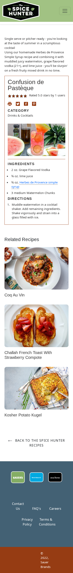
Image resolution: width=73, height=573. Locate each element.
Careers (55, 508)
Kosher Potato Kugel (23, 415)
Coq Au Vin (14, 295)
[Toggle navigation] (65, 11)
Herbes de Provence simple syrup (34, 184)
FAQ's (36, 508)
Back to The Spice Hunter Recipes (39, 443)
